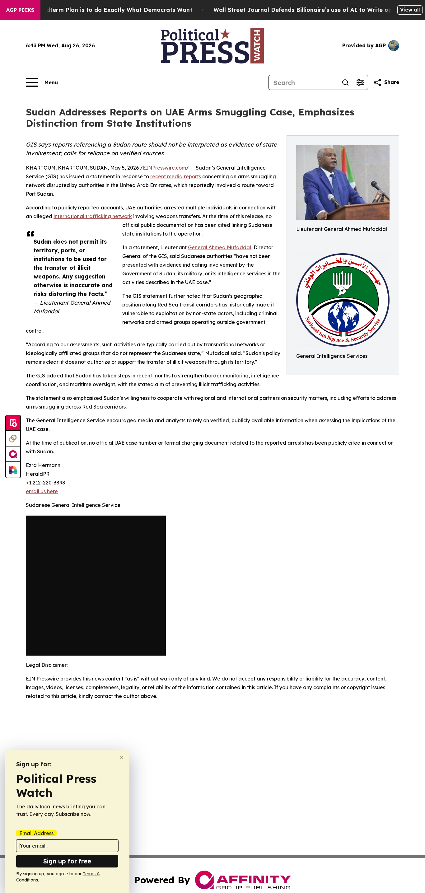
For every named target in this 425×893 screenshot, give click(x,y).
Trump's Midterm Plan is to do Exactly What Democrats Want (104, 9)
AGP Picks (20, 10)
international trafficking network (93, 216)
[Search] (345, 82)
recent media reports (175, 176)
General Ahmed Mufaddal (219, 247)
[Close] (121, 758)
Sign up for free (67, 861)
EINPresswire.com (164, 168)
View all (410, 10)
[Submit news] (13, 423)
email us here (42, 491)
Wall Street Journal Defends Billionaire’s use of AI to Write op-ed (307, 9)
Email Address (36, 833)
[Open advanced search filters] (360, 82)
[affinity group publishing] (13, 454)
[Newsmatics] (13, 470)
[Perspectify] (13, 438)
